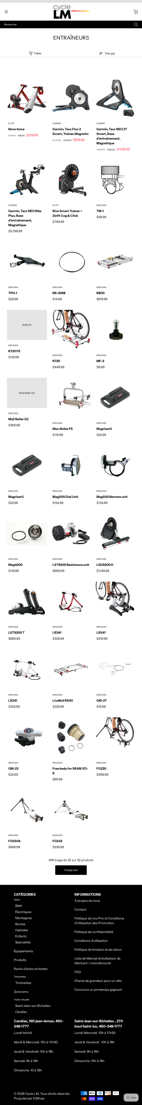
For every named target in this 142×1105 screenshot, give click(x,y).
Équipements (23, 951)
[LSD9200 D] (115, 534)
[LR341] (71, 602)
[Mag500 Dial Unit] (71, 466)
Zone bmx (21, 992)
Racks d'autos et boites (30, 969)
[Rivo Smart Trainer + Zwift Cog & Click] (71, 180)
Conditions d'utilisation (91, 941)
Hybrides (21, 930)
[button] (8, 12)
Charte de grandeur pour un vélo (98, 981)
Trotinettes (23, 983)
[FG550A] (27, 810)
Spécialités (23, 942)
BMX (18, 906)
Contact (80, 909)
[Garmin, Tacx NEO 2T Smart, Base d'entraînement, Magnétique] (115, 98)
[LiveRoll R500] (71, 669)
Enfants (20, 936)
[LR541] (115, 602)
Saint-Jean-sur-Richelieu (33, 1006)
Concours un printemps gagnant (98, 990)
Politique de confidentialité (93, 932)
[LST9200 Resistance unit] (71, 534)
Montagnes (23, 918)
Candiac (21, 1012)
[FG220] (115, 737)
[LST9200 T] (27, 602)
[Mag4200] (27, 534)
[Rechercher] (134, 24)
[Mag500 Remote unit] (115, 466)
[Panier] (134, 12)
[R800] (115, 262)
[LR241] (27, 669)
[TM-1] (115, 180)
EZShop (38, 1098)
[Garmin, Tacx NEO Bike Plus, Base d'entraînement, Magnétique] (27, 180)
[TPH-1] (27, 262)
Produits (20, 960)
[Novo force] (27, 98)
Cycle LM (32, 1094)
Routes (20, 924)
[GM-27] (115, 669)
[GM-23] (27, 737)
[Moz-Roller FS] (71, 398)
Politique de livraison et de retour (98, 950)
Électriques (23, 912)
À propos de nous (87, 901)
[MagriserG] (115, 398)
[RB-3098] (71, 262)
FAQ (77, 972)
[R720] (71, 330)
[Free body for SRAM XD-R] (71, 737)
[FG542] (71, 810)
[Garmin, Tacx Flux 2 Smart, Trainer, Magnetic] (71, 98)
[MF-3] (115, 330)
